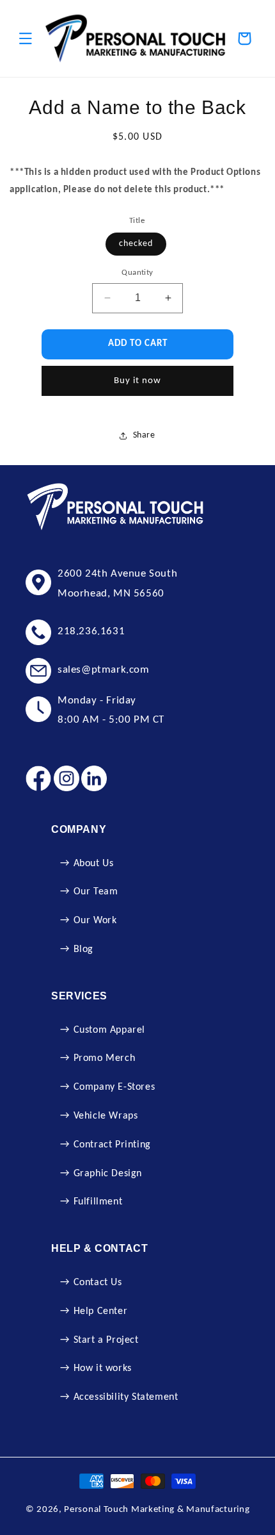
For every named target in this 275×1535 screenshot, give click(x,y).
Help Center (101, 1311)
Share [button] (144, 435)
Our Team (96, 892)
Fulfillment (98, 1202)
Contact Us (98, 1282)
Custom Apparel (109, 1030)
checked (136, 244)
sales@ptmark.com (104, 669)
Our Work (95, 920)
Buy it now (137, 381)
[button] (26, 38)
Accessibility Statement (126, 1397)
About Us (94, 863)
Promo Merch (105, 1058)
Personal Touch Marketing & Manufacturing (156, 1509)
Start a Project (106, 1340)
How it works (103, 1368)
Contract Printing (112, 1145)
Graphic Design (108, 1174)
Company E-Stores (114, 1087)
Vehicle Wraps (106, 1116)
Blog (83, 949)
